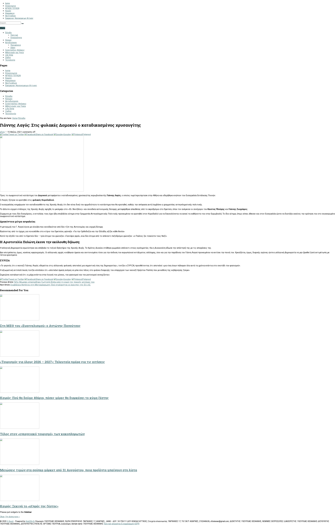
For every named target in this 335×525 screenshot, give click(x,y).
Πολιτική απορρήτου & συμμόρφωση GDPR (121, 524)
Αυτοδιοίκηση (11, 42)
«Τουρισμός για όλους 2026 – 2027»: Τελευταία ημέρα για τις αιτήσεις (52, 362)
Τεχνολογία (10, 60)
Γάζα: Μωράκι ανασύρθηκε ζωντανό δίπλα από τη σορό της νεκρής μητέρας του (54, 282)
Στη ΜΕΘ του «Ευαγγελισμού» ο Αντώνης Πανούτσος (40, 326)
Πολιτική (14, 35)
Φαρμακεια (9, 13)
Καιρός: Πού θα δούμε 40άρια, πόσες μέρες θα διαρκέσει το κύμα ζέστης (54, 398)
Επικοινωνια (10, 6)
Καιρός (8, 11)
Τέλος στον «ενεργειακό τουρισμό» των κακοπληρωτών (42, 434)
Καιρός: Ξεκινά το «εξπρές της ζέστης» (29, 506)
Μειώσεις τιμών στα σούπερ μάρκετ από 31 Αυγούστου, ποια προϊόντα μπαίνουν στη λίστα (68, 470)
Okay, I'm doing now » (10, 516)
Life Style (9, 55)
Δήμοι (12, 47)
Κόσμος (8, 40)
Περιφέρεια (15, 45)
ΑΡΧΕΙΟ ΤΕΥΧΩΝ (12, 8)
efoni (2, 132)
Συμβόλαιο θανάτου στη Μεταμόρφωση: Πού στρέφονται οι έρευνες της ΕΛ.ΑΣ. (50, 284)
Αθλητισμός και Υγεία (14, 52)
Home (15, 118)
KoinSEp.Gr (30, 521)
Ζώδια (8, 57)
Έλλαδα (8, 32)
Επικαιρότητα (16, 37)
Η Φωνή (10, 521)
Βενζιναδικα (10, 16)
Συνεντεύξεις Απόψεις (15, 50)
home (7, 3)
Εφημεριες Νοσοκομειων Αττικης (19, 18)
